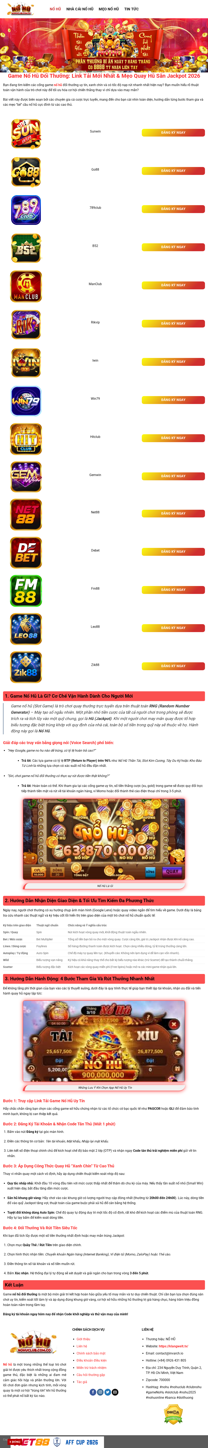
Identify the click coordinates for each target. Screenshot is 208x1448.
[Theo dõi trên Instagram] (100, 1392)
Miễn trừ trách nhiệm (91, 1368)
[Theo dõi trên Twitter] (107, 1392)
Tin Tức (131, 9)
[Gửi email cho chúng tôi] (115, 1392)
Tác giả (82, 1382)
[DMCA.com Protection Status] (173, 1414)
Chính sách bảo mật (91, 1353)
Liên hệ (82, 1346)
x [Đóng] (15, 1441)
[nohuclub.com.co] (23, 9)
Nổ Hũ (55, 9)
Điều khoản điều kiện (92, 1360)
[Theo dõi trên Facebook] (93, 1392)
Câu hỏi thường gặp (91, 1375)
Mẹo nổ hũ (109, 9)
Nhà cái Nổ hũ (80, 9)
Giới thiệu (83, 1339)
